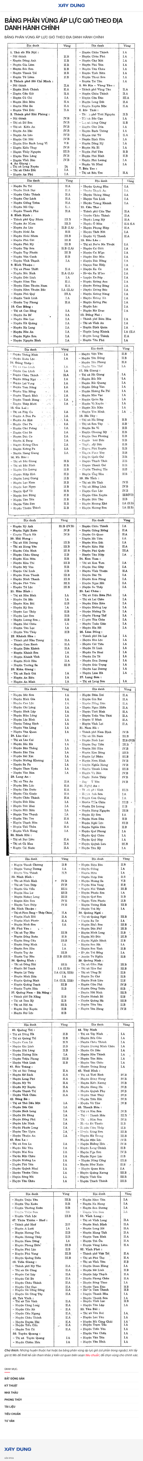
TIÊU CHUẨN (12, 1414)
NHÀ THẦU (11, 1392)
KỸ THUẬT (11, 1385)
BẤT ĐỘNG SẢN (14, 1378)
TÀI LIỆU (9, 1406)
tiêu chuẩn (92, 1355)
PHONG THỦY (13, 1399)
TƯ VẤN (9, 1421)
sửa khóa (9, 1457)
